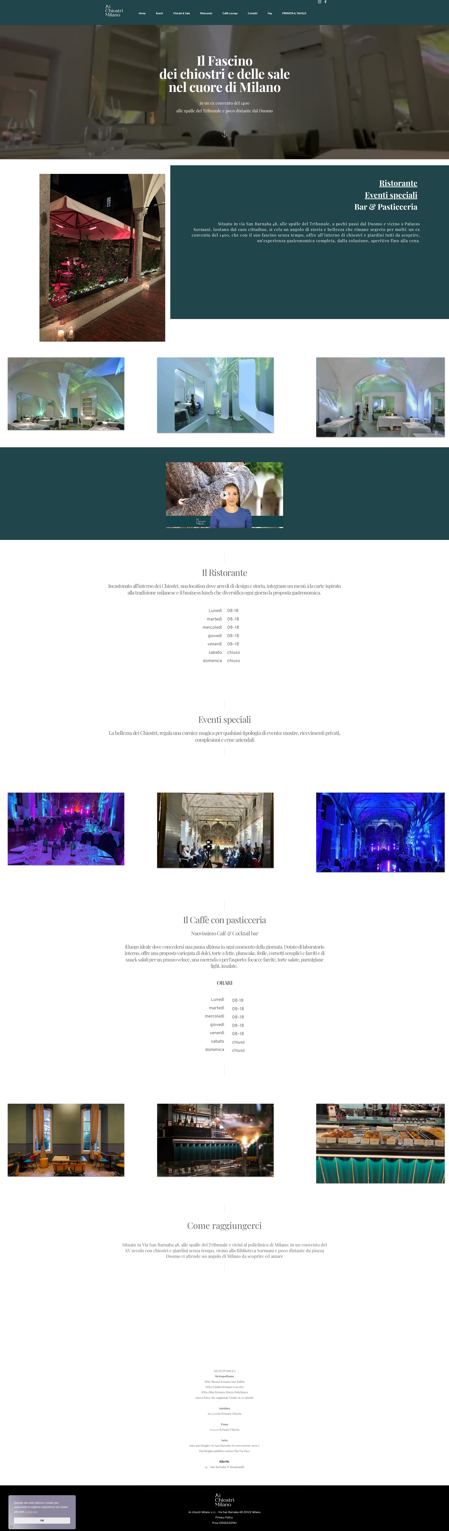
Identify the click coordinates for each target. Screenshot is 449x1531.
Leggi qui (31, 1511)
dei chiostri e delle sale (224, 73)
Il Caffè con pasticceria (224, 919)
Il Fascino (225, 60)
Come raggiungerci (224, 1225)
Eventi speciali (224, 719)
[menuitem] (142, 14)
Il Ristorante (224, 572)
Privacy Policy (224, 1517)
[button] (224, 495)
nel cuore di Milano (225, 86)
